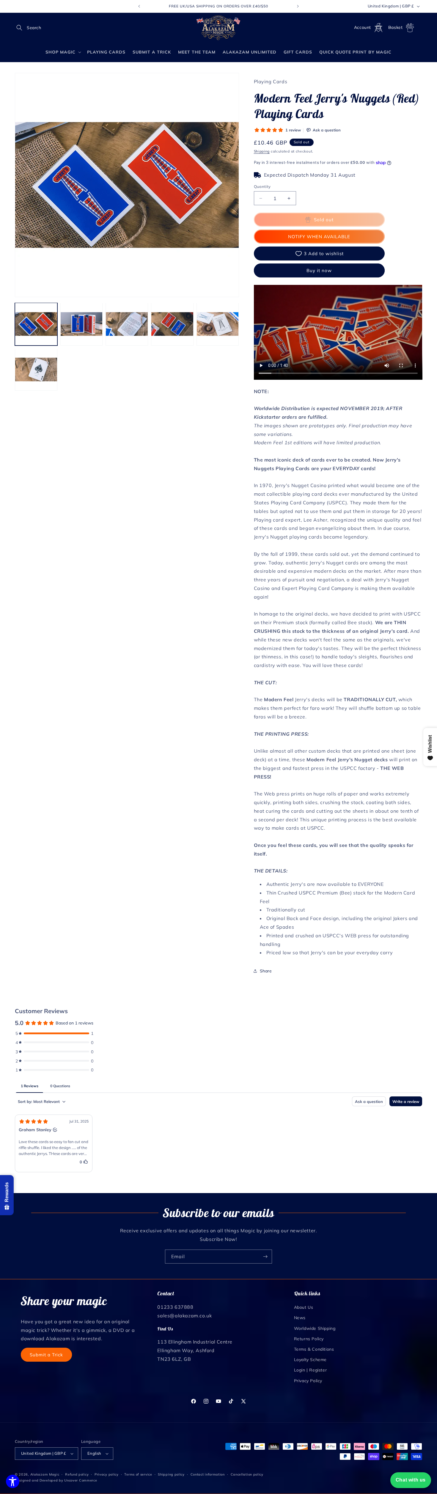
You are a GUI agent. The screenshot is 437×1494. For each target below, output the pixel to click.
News (300, 1317)
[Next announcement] (297, 6)
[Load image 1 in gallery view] (36, 324)
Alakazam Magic (44, 1474)
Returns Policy (309, 1338)
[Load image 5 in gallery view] (218, 324)
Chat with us (411, 1479)
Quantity (262, 186)
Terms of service (138, 1474)
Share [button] (266, 971)
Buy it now (319, 270)
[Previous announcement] (139, 6)
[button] (21, 27)
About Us (303, 1307)
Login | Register (310, 1370)
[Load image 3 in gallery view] (127, 324)
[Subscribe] (265, 1257)
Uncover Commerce (80, 1480)
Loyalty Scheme (310, 1359)
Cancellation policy (247, 1474)
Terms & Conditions (314, 1349)
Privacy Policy (308, 1380)
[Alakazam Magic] (218, 28)
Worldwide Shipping (315, 1328)
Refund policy (77, 1474)
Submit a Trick (46, 1355)
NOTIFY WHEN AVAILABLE (319, 236)
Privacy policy (107, 1474)
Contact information (208, 1474)
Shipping (262, 151)
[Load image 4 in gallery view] (172, 324)
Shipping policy (171, 1474)
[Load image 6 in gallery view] (36, 369)
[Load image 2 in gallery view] (81, 324)
